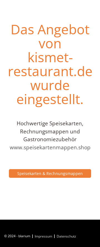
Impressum (43, 236)
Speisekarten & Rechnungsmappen (50, 173)
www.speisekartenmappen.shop (50, 147)
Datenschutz (66, 236)
